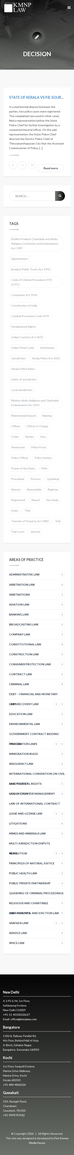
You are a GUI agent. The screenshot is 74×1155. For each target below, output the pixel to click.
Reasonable (34, 489)
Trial (57, 521)
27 (28, 1014)
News (33, 853)
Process (36, 479)
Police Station (43, 457)
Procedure (17, 479)
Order (15, 436)
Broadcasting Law (36, 624)
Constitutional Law (36, 644)
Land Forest (18, 783)
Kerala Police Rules (23, 368)
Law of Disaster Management (36, 793)
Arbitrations (36, 594)
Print (44, 468)
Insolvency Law (36, 763)
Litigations (36, 823)
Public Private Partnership (36, 883)
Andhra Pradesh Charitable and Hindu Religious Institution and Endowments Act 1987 (35, 243)
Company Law (36, 634)
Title (27, 510)
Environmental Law (36, 724)
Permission (18, 447)
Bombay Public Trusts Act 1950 (30, 269)
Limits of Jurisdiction (24, 379)
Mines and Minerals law (36, 833)
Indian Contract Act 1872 (27, 337)
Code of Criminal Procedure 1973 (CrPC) (31, 282)
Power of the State (23, 468)
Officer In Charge (37, 426)
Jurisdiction (18, 358)
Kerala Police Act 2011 (46, 358)
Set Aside (52, 500)
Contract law (36, 674)
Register (53, 489)
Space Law (36, 943)
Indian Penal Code (22, 347)
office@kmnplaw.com (24, 1019)
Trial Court (17, 531)
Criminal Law (36, 684)
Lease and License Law (33, 813)
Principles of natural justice (36, 863)
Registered (18, 500)
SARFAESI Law (33, 923)
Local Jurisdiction (21, 390)
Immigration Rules (36, 753)
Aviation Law (36, 604)
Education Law (36, 714)
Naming (47, 415)
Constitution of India (24, 305)
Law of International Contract (36, 805)
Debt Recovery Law (33, 704)
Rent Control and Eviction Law (36, 914)
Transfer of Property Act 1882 (30, 521)
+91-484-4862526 (14, 1084)
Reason (16, 489)
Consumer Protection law (36, 664)
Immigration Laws (33, 744)
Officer (15, 426)
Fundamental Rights (23, 326)
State (14, 510)
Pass (43, 436)
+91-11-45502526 (14, 1014)
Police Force (38, 447)
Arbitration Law (36, 584)
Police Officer (19, 457)
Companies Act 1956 (24, 295)
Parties (29, 436)
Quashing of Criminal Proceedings (36, 894)
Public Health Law (36, 873)
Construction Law (36, 654)
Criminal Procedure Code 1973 (30, 316)
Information (47, 347)
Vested (35, 531)
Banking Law (36, 614)
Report (35, 500)
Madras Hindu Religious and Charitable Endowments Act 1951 (35, 403)
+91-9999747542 (14, 1115)
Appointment (19, 258)
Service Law (36, 933)
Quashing (53, 479)
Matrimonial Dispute (23, 415)
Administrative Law (36, 574)
